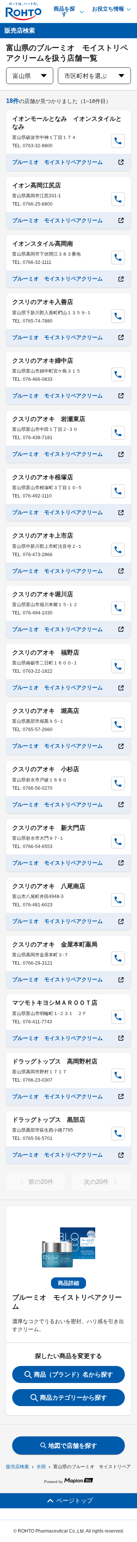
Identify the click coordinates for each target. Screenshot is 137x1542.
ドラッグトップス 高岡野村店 (54, 1061)
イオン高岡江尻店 (36, 185)
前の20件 (41, 1182)
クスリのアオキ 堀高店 (45, 711)
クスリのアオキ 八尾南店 (48, 886)
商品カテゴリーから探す (73, 1397)
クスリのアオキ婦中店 (42, 360)
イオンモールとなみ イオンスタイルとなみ (67, 122)
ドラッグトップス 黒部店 (48, 1119)
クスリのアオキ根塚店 (42, 477)
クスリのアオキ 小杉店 (45, 769)
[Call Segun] (118, 141)
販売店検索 (17, 1466)
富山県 (22, 76)
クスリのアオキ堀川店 (42, 594)
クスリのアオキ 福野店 (45, 652)
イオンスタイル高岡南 (42, 243)
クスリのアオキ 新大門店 (48, 828)
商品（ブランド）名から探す (73, 1374)
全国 (41, 1466)
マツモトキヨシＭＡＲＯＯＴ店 (54, 1002)
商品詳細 (68, 1283)
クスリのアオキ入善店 (42, 302)
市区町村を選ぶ (85, 76)
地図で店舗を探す (72, 1445)
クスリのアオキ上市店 (42, 535)
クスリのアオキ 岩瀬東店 (48, 419)
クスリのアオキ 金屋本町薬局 (54, 944)
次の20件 (96, 1182)
